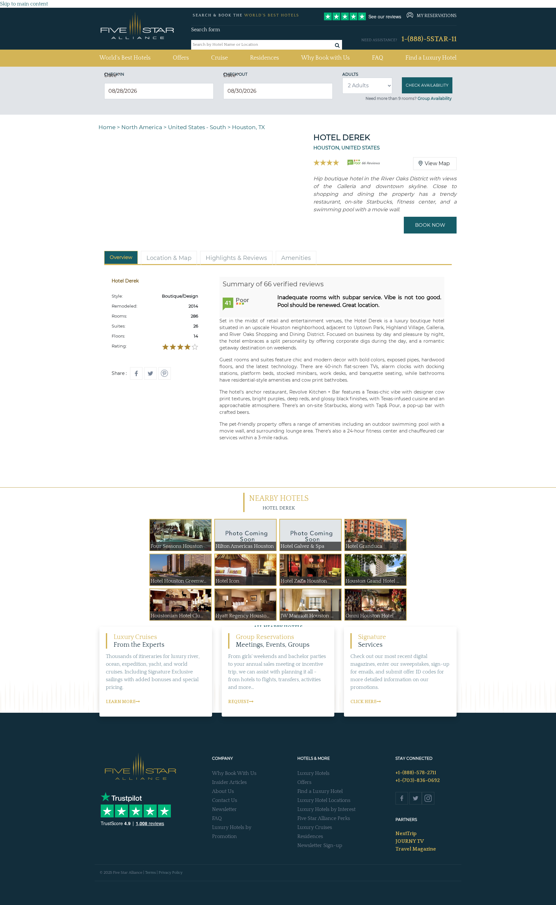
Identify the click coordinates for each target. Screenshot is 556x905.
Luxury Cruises (314, 827)
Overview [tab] (121, 257)
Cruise (219, 58)
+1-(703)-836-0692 (417, 780)
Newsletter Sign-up (319, 845)
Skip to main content (24, 4)
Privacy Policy (170, 873)
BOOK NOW (430, 225)
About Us (223, 791)
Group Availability (435, 98)
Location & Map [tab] (168, 258)
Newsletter (224, 809)
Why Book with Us (325, 58)
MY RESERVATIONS (437, 15)
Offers (181, 58)
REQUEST (238, 701)
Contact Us (224, 800)
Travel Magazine (415, 849)
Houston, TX (248, 127)
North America (141, 127)
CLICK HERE (363, 701)
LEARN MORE (120, 701)
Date (112, 75)
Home (107, 127)
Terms (150, 873)
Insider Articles (229, 782)
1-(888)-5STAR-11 (429, 39)
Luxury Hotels (313, 773)
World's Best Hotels (125, 57)
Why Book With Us (234, 773)
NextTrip (406, 833)
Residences (264, 58)
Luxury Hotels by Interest (326, 809)
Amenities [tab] (296, 258)
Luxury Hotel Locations (323, 800)
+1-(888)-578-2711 (415, 773)
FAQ (377, 58)
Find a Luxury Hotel (431, 58)
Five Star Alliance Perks (323, 818)
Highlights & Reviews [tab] (236, 258)
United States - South (197, 127)
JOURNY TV (409, 841)
